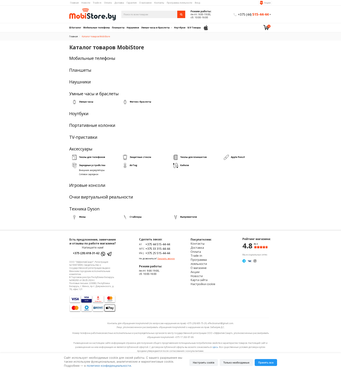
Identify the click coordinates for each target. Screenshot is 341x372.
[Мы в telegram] (244, 261)
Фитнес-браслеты (140, 101)
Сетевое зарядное (88, 174)
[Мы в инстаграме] (255, 261)
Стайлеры (136, 216)
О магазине (145, 2)
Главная (74, 2)
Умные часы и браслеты (155, 27)
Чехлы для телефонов (92, 157)
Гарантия (132, 2)
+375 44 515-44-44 (157, 244)
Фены (82, 216)
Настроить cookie (203, 362)
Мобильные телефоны (96, 27)
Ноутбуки (179, 27)
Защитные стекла (140, 157)
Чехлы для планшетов (193, 157)
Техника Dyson (84, 208)
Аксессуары (80, 149)
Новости (85, 2)
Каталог (76, 27)
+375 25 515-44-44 (157, 253)
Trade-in (97, 2)
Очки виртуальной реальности (101, 197)
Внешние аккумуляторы (92, 170)
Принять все (266, 362)
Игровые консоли (87, 185)
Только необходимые (236, 362)
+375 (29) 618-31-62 (86, 253)
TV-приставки (83, 137)
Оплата (108, 2)
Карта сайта (199, 280)
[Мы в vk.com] (249, 261)
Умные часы (86, 101)
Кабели (184, 165)
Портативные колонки (92, 125)
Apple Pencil (238, 157)
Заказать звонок (166, 258)
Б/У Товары (194, 27)
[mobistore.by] (92, 14)
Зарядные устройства (92, 165)
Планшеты (118, 27)
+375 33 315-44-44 (157, 249)
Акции (267, 2)
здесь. (215, 347)
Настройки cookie (203, 284)
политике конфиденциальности (109, 365)
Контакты (159, 2)
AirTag (133, 165)
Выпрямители (188, 216)
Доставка (119, 2)
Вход (197, 2)
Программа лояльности (179, 2)
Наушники (133, 27)
